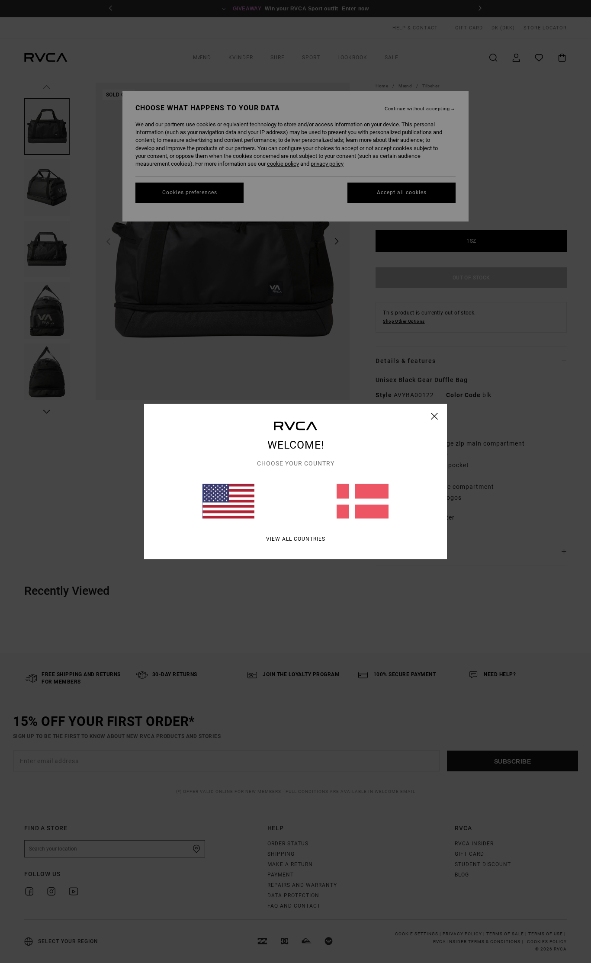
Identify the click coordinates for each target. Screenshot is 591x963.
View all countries (295, 539)
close (434, 416)
